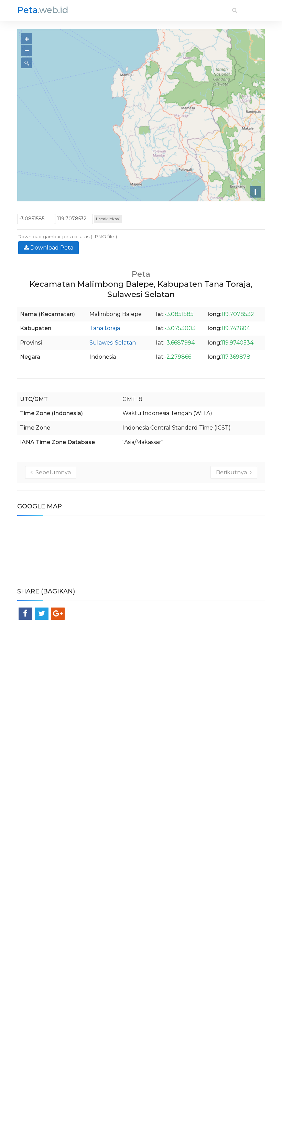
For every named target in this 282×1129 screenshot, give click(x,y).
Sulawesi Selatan (112, 342)
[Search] (234, 10)
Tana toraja (104, 328)
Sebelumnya (52, 472)
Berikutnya (233, 472)
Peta (42, 10)
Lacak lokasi (108, 218)
